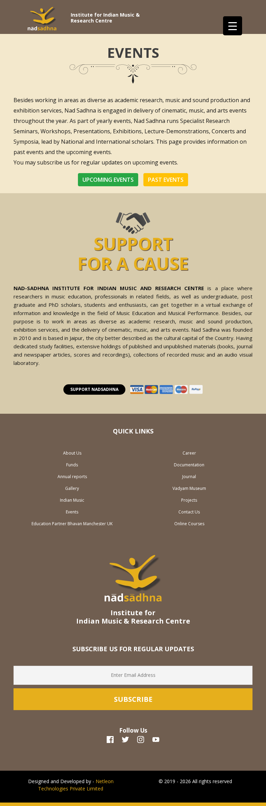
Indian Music (72, 500)
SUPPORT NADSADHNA (94, 389)
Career (189, 453)
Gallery (72, 488)
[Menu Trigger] (232, 25)
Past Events (166, 179)
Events (72, 512)
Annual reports (72, 477)
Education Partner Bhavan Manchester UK (72, 524)
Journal (189, 477)
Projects (189, 500)
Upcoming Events (108, 179)
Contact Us (189, 512)
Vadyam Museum (189, 488)
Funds (72, 465)
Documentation (189, 465)
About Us (72, 453)
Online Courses (189, 524)
